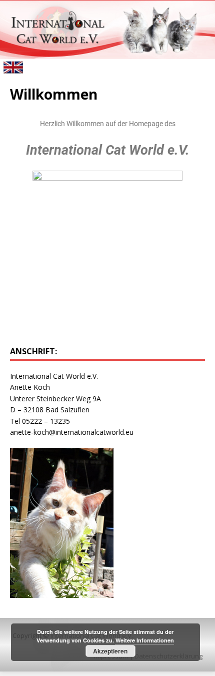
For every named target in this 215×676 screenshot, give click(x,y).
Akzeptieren (110, 650)
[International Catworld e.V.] (107, 53)
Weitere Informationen (145, 640)
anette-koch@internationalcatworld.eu (72, 432)
